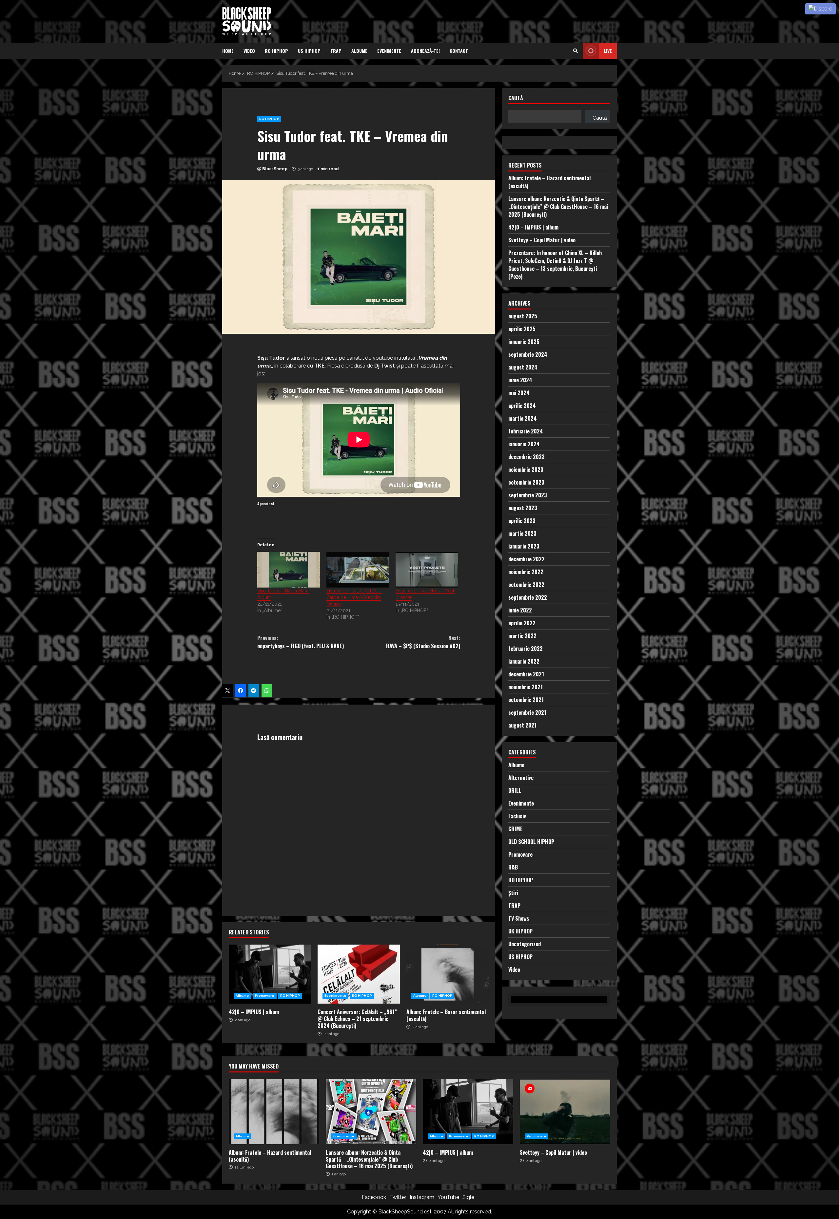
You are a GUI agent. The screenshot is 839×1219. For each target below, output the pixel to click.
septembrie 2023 (527, 495)
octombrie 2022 (526, 585)
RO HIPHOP (276, 50)
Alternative (521, 778)
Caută (515, 98)
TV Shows (518, 918)
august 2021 (522, 725)
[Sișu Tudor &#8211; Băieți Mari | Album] (288, 570)
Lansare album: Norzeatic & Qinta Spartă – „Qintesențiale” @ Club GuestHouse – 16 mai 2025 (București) (558, 206)
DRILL (514, 790)
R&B (513, 867)
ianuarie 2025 (523, 342)
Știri (513, 893)
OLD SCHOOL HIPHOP (531, 842)
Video (249, 50)
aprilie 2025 (522, 329)
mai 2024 (519, 393)
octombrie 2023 (526, 482)
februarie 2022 (525, 648)
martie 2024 (522, 418)
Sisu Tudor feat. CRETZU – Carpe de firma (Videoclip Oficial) (354, 597)
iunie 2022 (520, 610)
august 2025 (522, 316)
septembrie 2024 (527, 354)
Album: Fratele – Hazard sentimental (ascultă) (274, 1111)
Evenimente (389, 50)
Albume (359, 50)
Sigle (468, 1197)
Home (228, 50)
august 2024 (522, 367)
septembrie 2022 (527, 597)
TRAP (335, 50)
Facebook (374, 1197)
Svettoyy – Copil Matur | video (542, 240)
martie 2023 (522, 533)
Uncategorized (524, 944)
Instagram (422, 1197)
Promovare (265, 995)
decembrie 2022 (526, 559)
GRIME (515, 829)
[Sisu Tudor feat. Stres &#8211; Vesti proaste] (427, 570)
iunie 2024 (520, 380)
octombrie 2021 (526, 700)
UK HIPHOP (520, 931)
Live (608, 50)
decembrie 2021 (526, 674)
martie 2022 (522, 636)
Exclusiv (517, 816)
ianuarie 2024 (524, 444)
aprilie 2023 (522, 521)
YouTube (448, 1197)
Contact (459, 50)
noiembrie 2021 (525, 687)
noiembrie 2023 (525, 469)
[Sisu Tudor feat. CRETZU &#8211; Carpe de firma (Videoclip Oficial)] (357, 570)
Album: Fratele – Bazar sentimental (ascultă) (447, 974)
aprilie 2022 (522, 623)
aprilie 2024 (522, 406)
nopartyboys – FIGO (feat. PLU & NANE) (300, 642)
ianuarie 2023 (523, 546)
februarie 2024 (525, 431)
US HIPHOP (309, 50)
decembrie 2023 (526, 457)
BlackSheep (274, 169)
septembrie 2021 (527, 712)
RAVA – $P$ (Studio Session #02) (423, 642)
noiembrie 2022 (525, 572)
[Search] (575, 51)
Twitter (397, 1197)
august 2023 (522, 508)
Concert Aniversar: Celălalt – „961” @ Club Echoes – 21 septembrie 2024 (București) (359, 974)
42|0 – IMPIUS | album (270, 974)
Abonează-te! (425, 50)
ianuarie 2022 (523, 661)
